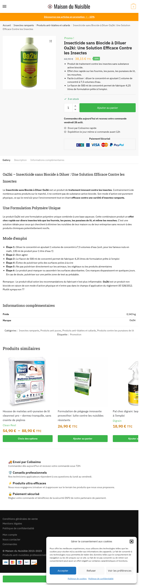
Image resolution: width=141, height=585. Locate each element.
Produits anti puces (50, 330)
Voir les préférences (119, 570)
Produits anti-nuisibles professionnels (25, 555)
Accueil (7, 25)
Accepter (63, 570)
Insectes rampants (24, 25)
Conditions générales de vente (20, 518)
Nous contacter (11, 539)
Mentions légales (12, 523)
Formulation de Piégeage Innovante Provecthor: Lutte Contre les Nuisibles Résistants (81, 416)
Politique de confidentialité (100, 578)
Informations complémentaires (47, 160)
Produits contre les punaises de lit (115, 330)
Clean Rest (9, 425)
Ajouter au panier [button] (82, 438)
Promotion (75, 334)
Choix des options (27, 438)
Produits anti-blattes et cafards (53, 25)
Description (20, 160)
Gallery (6, 160)
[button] (131, 541)
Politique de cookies (77, 578)
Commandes (10, 544)
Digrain (117, 420)
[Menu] (8, 6)
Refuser (91, 570)
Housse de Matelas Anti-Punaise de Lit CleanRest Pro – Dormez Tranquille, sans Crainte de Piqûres (27, 416)
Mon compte (10, 534)
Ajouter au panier (107, 107)
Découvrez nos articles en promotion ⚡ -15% (69, 16)
